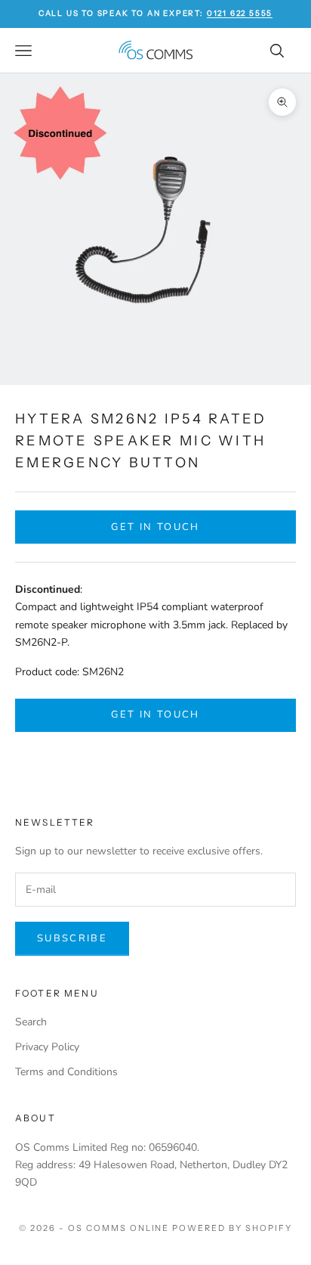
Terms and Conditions (66, 1072)
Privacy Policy (47, 1047)
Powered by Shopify (232, 1228)
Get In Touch (155, 527)
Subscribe (72, 938)
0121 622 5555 (240, 13)
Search (31, 1022)
